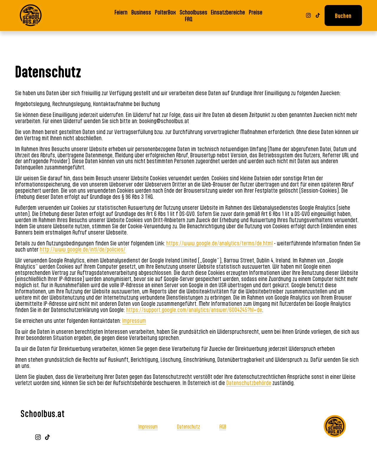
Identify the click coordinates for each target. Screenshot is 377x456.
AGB (222, 426)
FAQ (188, 18)
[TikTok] (318, 15)
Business (141, 12)
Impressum (134, 320)
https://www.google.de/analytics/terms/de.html (219, 243)
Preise (255, 12)
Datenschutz (188, 426)
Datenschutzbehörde (248, 382)
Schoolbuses (193, 12)
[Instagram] (308, 15)
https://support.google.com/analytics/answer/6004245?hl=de (194, 309)
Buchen (343, 15)
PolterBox (165, 12)
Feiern (121, 12)
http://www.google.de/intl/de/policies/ (82, 249)
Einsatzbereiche (228, 12)
